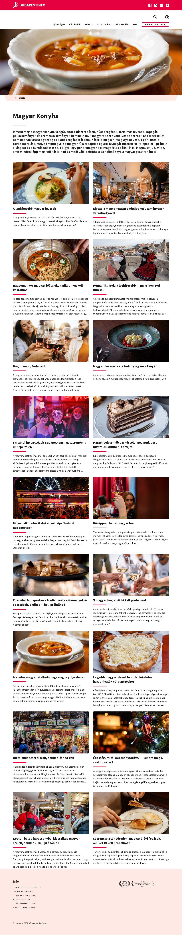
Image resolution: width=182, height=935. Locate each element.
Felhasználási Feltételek (24, 903)
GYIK (135, 24)
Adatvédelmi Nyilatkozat (24, 907)
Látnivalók (75, 24)
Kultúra (88, 24)
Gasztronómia (104, 24)
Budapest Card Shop (155, 24)
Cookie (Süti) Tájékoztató (24, 895)
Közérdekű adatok (21, 899)
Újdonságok (58, 24)
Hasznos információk (23, 891)
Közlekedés (122, 24)
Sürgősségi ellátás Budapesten (27, 887)
